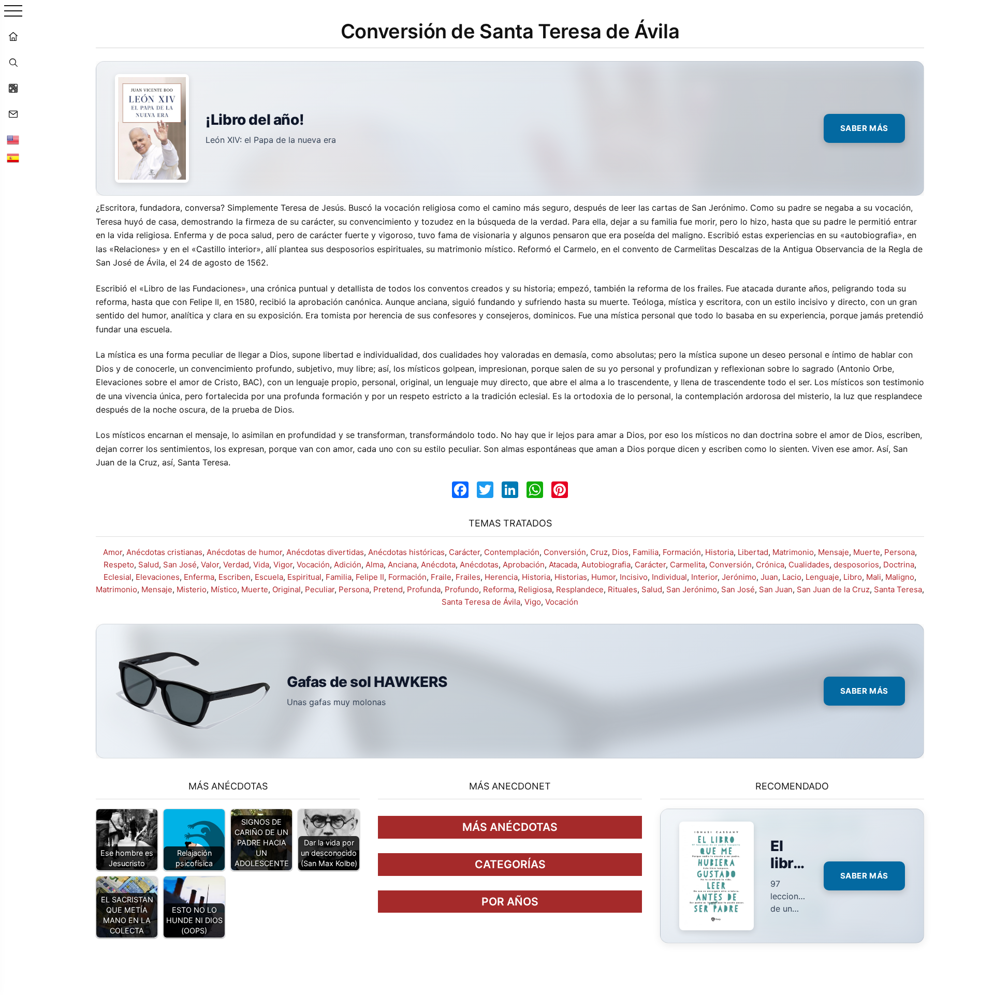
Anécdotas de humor (244, 552)
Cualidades (808, 564)
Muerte (866, 552)
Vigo (532, 602)
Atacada (563, 564)
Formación (682, 552)
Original (286, 589)
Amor (112, 552)
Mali (873, 577)
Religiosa (535, 589)
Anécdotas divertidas (325, 552)
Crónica (770, 564)
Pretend (388, 589)
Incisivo (634, 577)
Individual (669, 577)
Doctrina (898, 564)
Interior (704, 577)
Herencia (501, 577)
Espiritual (304, 577)
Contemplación (511, 552)
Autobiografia (606, 564)
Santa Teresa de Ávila (481, 602)
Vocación (313, 564)
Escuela (269, 577)
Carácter (464, 552)
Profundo (462, 589)
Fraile (441, 577)
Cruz (599, 552)
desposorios (856, 564)
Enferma (199, 577)
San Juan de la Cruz (833, 589)
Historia (719, 552)
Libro (852, 577)
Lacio (791, 577)
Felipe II (370, 577)
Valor (210, 564)
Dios (620, 552)
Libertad (753, 552)
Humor (603, 577)
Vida (261, 564)
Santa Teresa (898, 589)
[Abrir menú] (13, 11)
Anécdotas (479, 564)
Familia (646, 552)
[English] (13, 140)
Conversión (565, 552)
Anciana (402, 564)
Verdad (236, 564)
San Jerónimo (691, 589)
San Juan (776, 589)
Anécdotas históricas (406, 552)
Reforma (498, 589)
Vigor (283, 564)
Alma (375, 564)
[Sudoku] (13, 88)
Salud (148, 564)
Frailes (468, 577)
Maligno (899, 577)
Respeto (119, 564)
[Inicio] (13, 36)
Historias (570, 577)
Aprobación (524, 564)
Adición (347, 564)
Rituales (622, 589)
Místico (224, 589)
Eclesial (117, 577)
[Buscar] (13, 62)
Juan (769, 577)
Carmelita (687, 564)
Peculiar (319, 589)
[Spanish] (13, 158)
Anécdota (438, 564)
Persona (899, 552)
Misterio (192, 589)
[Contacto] (13, 114)
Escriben (234, 577)
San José (180, 564)
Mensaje (833, 552)
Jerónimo (739, 577)
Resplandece (580, 589)
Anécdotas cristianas (164, 552)
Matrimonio (793, 552)
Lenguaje (822, 577)
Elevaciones (158, 577)
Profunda (424, 589)
